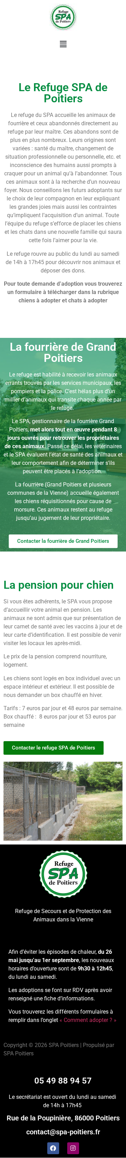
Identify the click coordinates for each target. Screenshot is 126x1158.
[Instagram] (73, 1148)
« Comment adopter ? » (88, 1020)
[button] (63, 44)
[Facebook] (53, 1148)
